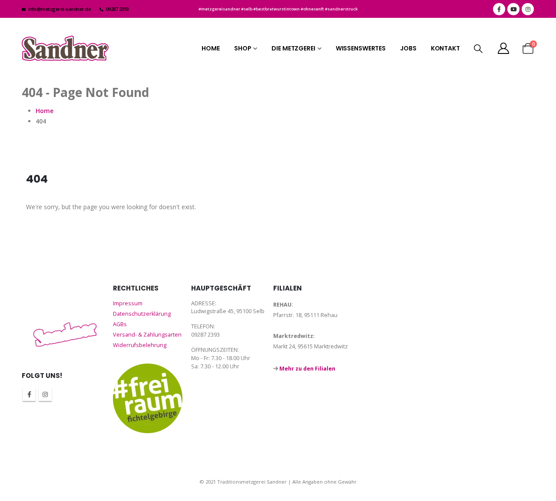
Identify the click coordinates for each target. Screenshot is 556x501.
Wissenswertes (361, 48)
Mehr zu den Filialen (307, 368)
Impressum (127, 303)
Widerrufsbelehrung (139, 345)
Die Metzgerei (293, 48)
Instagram (45, 394)
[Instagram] (528, 9)
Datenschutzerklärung (142, 313)
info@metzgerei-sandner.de (59, 9)
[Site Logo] (65, 48)
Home (211, 48)
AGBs (120, 324)
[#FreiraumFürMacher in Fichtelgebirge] (147, 398)
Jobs (408, 48)
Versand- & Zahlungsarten (147, 334)
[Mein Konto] (503, 48)
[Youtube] (513, 9)
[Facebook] (499, 9)
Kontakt (445, 48)
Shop (243, 48)
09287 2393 (117, 9)
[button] (478, 48)
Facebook (29, 394)
